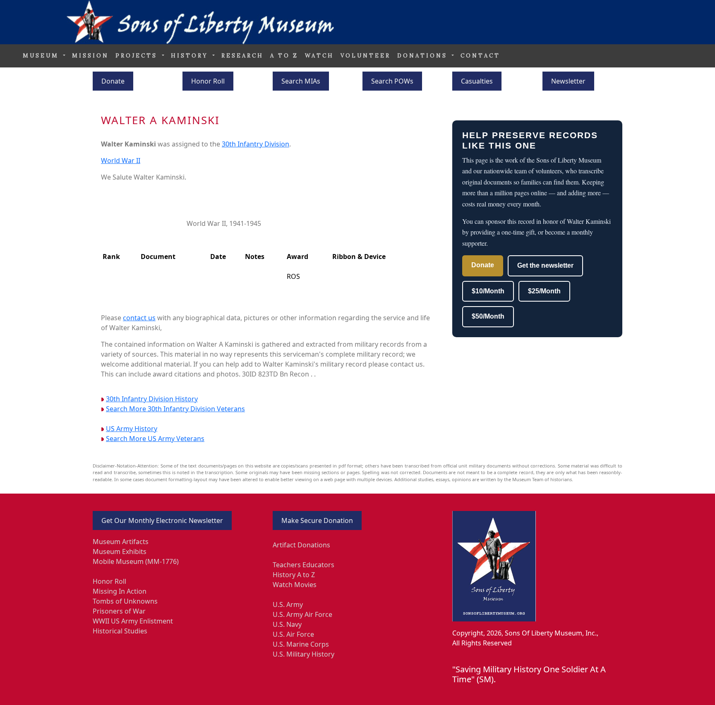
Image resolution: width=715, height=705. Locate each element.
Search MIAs (300, 81)
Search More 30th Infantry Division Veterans (175, 408)
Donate (113, 81)
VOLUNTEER (366, 55)
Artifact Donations (301, 544)
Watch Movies (295, 584)
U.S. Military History (303, 654)
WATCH (319, 55)
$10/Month (488, 291)
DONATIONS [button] (423, 55)
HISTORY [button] (191, 55)
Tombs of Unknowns (125, 601)
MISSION (90, 55)
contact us (139, 317)
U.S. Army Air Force (302, 614)
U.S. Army (288, 604)
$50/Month (488, 316)
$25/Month (544, 291)
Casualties (477, 81)
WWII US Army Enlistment (133, 621)
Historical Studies (120, 630)
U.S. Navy (287, 624)
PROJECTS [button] (137, 55)
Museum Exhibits (119, 551)
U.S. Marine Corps (301, 644)
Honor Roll (208, 81)
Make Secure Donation (317, 520)
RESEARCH (242, 55)
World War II (120, 160)
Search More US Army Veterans (155, 438)
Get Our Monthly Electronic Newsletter (162, 520)
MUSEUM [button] (42, 55)
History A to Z (294, 574)
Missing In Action (119, 591)
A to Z (284, 55)
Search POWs (392, 81)
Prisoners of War (119, 611)
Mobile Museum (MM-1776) (136, 561)
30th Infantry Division (255, 144)
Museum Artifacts (121, 541)
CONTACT (480, 55)
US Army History (131, 428)
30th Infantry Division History (152, 398)
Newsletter (568, 81)
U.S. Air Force (293, 634)
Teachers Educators (303, 564)
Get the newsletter (545, 265)
